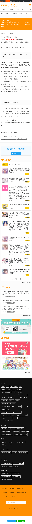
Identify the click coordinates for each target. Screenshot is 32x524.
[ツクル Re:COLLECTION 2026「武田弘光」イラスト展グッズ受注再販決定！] (5, 171)
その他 (13, 392)
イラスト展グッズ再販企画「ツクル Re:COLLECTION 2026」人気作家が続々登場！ (19, 214)
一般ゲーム (4, 400)
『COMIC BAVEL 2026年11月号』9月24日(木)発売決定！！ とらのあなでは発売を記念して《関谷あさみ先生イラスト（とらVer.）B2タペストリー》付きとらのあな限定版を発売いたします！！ (19, 248)
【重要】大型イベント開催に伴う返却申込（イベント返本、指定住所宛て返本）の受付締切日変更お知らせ (15, 308)
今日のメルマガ (5, 415)
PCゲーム (26, 397)
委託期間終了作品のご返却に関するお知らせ (15, 300)
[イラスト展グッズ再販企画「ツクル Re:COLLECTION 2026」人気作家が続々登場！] (5, 214)
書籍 (8, 386)
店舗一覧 (4, 442)
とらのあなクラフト (6, 463)
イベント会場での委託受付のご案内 (19, 205)
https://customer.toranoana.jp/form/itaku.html (14, 139)
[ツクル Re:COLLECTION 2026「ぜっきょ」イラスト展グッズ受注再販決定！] (5, 271)
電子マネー (4, 445)
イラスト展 (13, 395)
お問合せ (14, 496)
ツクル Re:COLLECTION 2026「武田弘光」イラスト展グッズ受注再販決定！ (19, 170)
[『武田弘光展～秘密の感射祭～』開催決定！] (5, 239)
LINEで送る (21, 521)
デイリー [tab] (5, 164)
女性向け (12, 9)
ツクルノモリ (26, 406)
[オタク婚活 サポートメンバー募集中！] (16, 354)
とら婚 (22, 1)
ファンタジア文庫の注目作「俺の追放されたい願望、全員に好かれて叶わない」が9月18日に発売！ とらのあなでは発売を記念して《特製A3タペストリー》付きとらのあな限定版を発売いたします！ (19, 226)
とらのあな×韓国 (18, 397)
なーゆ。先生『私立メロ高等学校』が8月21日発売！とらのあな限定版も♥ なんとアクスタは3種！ (19, 261)
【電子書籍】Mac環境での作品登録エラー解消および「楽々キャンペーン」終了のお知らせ (15, 293)
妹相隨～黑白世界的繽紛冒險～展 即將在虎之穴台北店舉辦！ (19, 179)
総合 (4, 9)
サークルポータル (23, 452)
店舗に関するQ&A (21, 442)
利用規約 (12, 492)
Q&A (3, 455)
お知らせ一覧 (5, 473)
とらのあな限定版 (6, 392)
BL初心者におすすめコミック (8, 403)
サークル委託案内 (6, 452)
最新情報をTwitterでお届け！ (16, 149)
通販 (11, 1)
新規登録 (14, 452)
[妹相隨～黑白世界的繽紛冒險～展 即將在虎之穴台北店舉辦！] (5, 180)
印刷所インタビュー (6, 418)
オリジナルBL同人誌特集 (7, 421)
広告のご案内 (20, 488)
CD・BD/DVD (14, 386)
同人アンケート (5, 409)
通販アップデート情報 (22, 415)
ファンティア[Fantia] (18, 463)
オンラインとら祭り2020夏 (8, 406)
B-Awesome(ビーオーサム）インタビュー (11, 412)
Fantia (12, 415)
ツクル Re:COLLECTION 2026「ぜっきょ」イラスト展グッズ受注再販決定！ (19, 271)
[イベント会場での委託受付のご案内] (5, 206)
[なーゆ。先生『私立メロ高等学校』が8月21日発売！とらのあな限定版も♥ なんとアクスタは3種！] (5, 260)
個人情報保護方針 (21, 492)
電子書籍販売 (16, 431)
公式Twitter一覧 (16, 476)
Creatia (15, 418)
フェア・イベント (6, 389)
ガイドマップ (5, 496)
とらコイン (17, 1)
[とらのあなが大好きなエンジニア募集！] (16, 368)
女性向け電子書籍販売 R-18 (20, 434)
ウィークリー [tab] (12, 164)
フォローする (17, 153)
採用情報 (4, 492)
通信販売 (19, 389)
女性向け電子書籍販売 (7, 434)
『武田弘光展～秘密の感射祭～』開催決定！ (19, 238)
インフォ (8, 1)
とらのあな (2, 1)
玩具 (20, 386)
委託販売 (4, 488)
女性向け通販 (20, 428)
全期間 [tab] (19, 164)
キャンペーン (5, 395)
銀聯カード (12, 445)
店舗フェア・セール (22, 395)
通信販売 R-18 (12, 428)
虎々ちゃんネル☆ (6, 476)
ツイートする (12, 521)
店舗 (14, 1)
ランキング (20, 9)
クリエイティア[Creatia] (7, 466)
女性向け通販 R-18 (6, 431)
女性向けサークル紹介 (7, 397)
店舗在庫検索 (11, 442)
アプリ (17, 400)
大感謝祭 (19, 406)
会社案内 (12, 488)
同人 (3, 386)
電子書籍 (20, 392)
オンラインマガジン (15, 473)
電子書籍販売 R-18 (25, 431)
